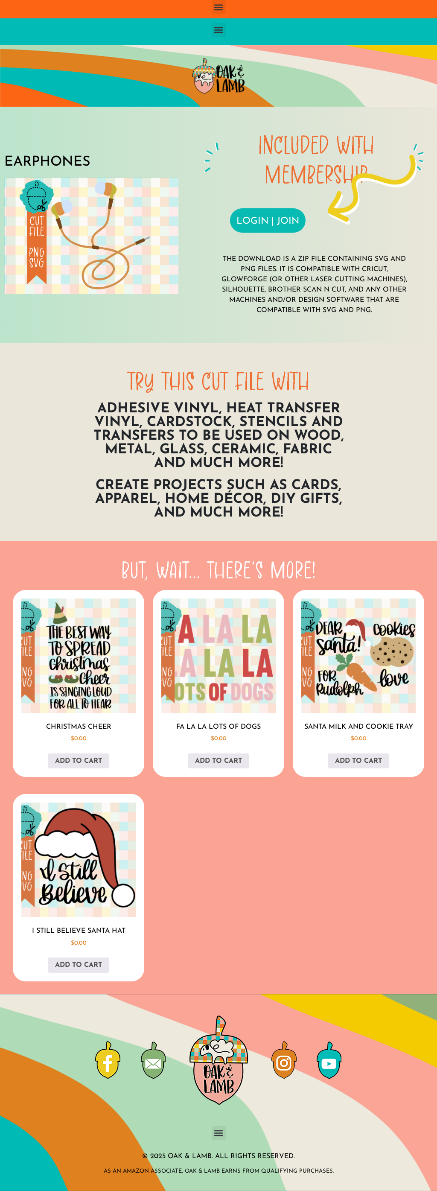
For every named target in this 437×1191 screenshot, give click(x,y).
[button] (219, 7)
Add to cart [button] (78, 761)
